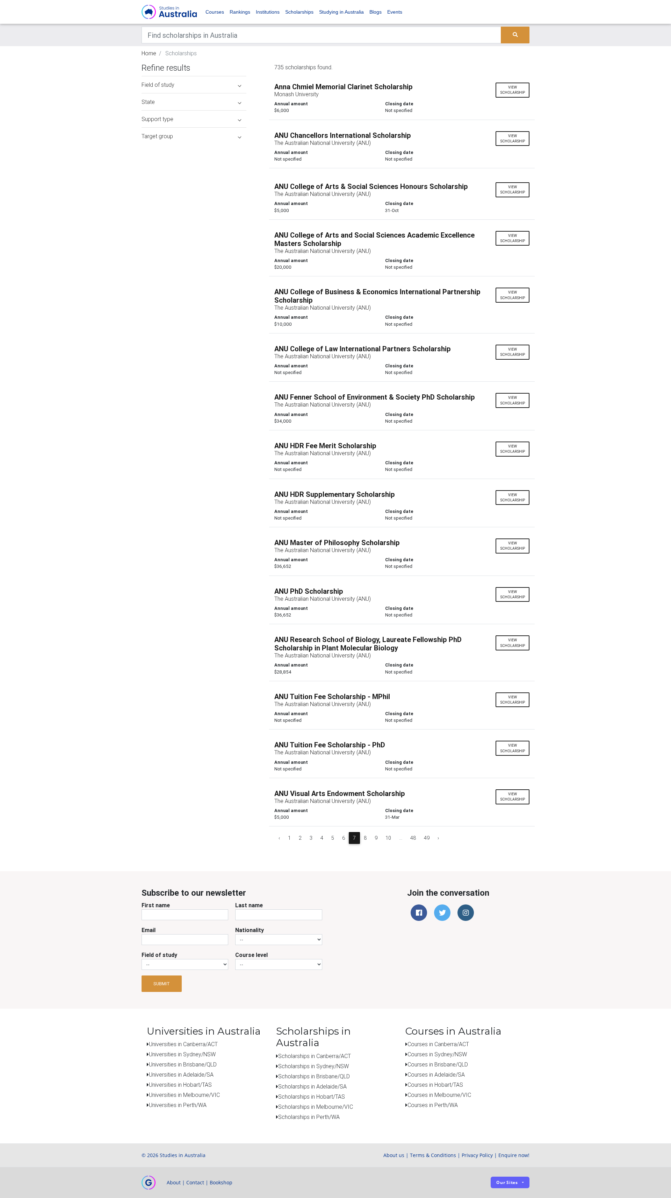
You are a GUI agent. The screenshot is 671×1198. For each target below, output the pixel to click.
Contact (195, 1182)
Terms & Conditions (433, 1155)
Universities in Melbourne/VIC (184, 1094)
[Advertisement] (194, 188)
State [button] (148, 101)
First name (156, 905)
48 (413, 838)
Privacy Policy (477, 1155)
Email (149, 929)
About (174, 1182)
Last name (249, 905)
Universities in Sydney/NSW (182, 1054)
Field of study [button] (158, 84)
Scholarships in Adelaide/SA (312, 1086)
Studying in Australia (341, 12)
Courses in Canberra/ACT (438, 1044)
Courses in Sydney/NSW (437, 1054)
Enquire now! (513, 1155)
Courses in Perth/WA (432, 1104)
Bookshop (221, 1182)
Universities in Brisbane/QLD (183, 1064)
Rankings (240, 12)
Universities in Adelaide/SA (181, 1074)
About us (393, 1155)
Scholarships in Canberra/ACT (314, 1055)
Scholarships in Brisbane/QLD (314, 1076)
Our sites (507, 1182)
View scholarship (512, 90)
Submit (161, 984)
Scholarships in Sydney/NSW (313, 1066)
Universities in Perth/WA (178, 1104)
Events (394, 12)
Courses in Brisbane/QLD (437, 1064)
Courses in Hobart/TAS (435, 1084)
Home (149, 53)
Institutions (268, 12)
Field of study (159, 954)
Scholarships (299, 12)
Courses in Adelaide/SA (436, 1074)
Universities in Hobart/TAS (180, 1084)
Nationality (249, 929)
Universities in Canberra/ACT (183, 1044)
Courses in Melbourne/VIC (439, 1094)
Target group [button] (157, 136)
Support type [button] (157, 118)
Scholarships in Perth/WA (309, 1116)
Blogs (375, 12)
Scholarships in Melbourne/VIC (315, 1106)
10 (388, 838)
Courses (214, 12)
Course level (251, 954)
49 (427, 838)
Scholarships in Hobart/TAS (311, 1096)
